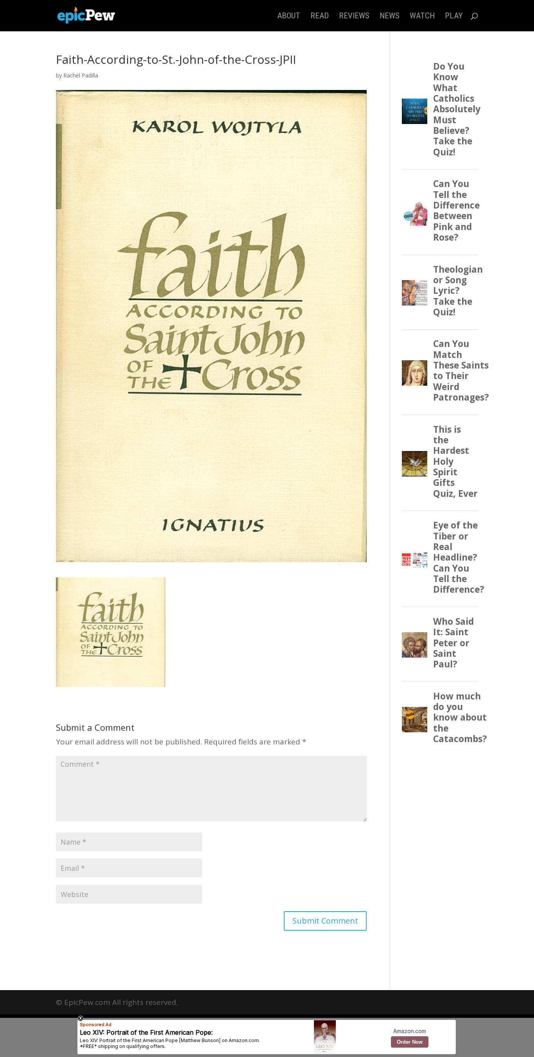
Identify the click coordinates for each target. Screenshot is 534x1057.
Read (319, 16)
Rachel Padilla (80, 75)
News (390, 16)
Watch (422, 16)
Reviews (354, 16)
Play (453, 16)
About (288, 16)
